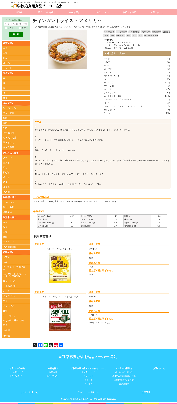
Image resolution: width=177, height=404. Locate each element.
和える (6, 187)
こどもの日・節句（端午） (14, 268)
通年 (112, 36)
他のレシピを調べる (124, 372)
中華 (5, 232)
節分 (5, 310)
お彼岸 (6, 330)
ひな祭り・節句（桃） (14, 320)
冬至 (5, 300)
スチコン (7, 157)
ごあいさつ (88, 376)
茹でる (6, 177)
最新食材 (53, 372)
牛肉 (5, 128)
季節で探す (145, 32)
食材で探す (120, 36)
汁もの (6, 63)
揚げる (6, 172)
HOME (19, 12)
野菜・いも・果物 (151, 36)
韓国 (5, 237)
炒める (6, 162)
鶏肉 (128, 36)
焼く (5, 167)
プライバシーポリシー (88, 392)
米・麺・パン (9, 108)
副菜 (5, 58)
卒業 (5, 325)
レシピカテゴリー (18, 376)
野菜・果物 (8, 113)
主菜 (134, 36)
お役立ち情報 (129, 12)
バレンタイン (9, 315)
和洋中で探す (109, 32)
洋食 (5, 227)
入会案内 (88, 384)
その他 (6, 192)
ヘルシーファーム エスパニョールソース (123, 45)
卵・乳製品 (8, 147)
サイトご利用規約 (29, 392)
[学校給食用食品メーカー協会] (37, 6)
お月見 (6, 291)
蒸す (5, 182)
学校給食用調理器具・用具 (124, 376)
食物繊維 (7, 212)
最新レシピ (18, 372)
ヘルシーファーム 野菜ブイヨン (120, 42)
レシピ (10, 28)
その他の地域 (134, 32)
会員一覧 (88, 380)
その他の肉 (8, 132)
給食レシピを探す (47, 12)
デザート (7, 68)
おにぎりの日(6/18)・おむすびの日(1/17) (15, 275)
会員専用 (146, 392)
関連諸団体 (124, 384)
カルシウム (8, 202)
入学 (5, 262)
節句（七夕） (9, 281)
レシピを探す (122, 32)
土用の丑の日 (9, 286)
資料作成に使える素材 (124, 380)
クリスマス (8, 305)
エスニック (8, 242)
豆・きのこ (8, 142)
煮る (140, 36)
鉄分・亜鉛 (8, 207)
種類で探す (156, 32)
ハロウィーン (9, 296)
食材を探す (74, 12)
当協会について (102, 12)
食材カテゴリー (53, 376)
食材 (23, 28)
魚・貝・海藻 (9, 137)
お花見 (6, 257)
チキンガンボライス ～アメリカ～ (67, 20)
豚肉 (5, 118)
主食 (5, 48)
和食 (5, 222)
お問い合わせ (157, 12)
